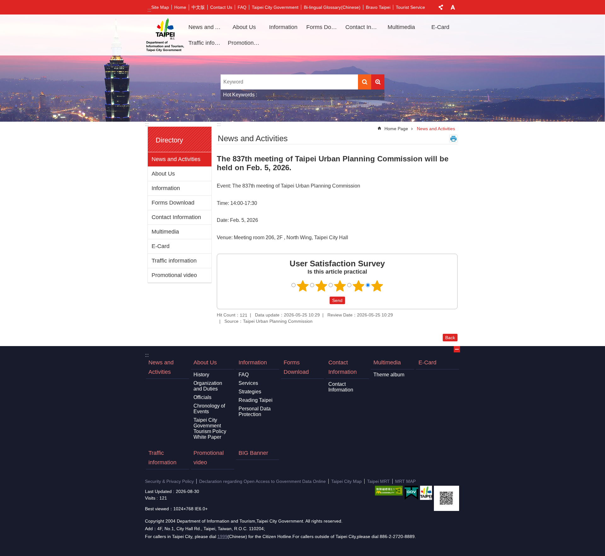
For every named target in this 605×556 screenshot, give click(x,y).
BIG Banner (253, 453)
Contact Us (221, 7)
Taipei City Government (275, 7)
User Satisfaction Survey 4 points (359, 286)
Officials (202, 397)
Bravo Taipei (378, 7)
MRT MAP (405, 481)
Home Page (396, 128)
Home (180, 7)
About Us (163, 174)
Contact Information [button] (362, 27)
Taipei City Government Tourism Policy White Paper (209, 428)
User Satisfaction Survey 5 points (377, 286)
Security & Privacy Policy (169, 481)
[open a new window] (389, 490)
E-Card (440, 27)
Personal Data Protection (255, 411)
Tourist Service (410, 7)
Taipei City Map (346, 481)
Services (248, 383)
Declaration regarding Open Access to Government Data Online (262, 481)
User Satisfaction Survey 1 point (303, 286)
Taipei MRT (378, 481)
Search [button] (364, 82)
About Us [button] (244, 27)
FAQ (242, 7)
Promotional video (245, 43)
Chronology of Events (209, 408)
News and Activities (205, 27)
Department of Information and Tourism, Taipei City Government (165, 34)
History (201, 374)
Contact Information (176, 217)
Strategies (250, 391)
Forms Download (323, 27)
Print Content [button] (453, 139)
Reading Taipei (256, 400)
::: (149, 10)
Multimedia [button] (401, 27)
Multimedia (165, 232)
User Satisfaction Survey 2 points (321, 286)
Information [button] (283, 27)
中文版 (198, 7)
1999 (222, 536)
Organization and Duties (207, 385)
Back (450, 337)
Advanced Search (377, 82)
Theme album (388, 374)
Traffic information (205, 43)
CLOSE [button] (441, 7)
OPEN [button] (457, 349)
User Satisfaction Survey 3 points (340, 286)
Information (166, 188)
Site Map (160, 7)
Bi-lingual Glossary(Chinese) (332, 7)
